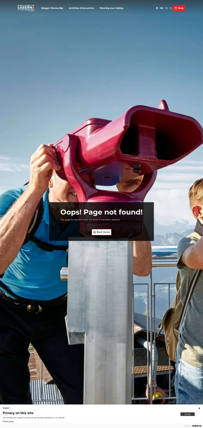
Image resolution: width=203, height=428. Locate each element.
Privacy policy (8, 421)
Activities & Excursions (81, 8)
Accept (187, 414)
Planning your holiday (112, 8)
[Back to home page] (26, 8)
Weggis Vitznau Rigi (52, 8)
